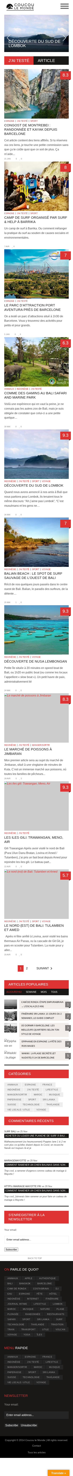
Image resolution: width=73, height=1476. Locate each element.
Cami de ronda (16, 1288)
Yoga (27, 1334)
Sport (34, 121)
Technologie (31, 1104)
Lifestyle (52, 1089)
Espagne (9, 121)
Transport (28, 1329)
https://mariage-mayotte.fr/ (22, 1186)
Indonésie (22, 389)
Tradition (57, 1324)
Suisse (11, 1104)
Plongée (13, 1314)
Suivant (42, 968)
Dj (57, 1288)
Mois (44, 992)
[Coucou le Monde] (20, 7)
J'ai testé (22, 121)
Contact (36, 1445)
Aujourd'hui (14, 992)
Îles (39, 1334)
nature (45, 1309)
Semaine (31, 992)
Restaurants (55, 1314)
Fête (40, 1294)
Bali (10, 1283)
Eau (9, 1294)
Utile (45, 1329)
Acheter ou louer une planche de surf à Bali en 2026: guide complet (37, 1135)
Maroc (38, 1094)
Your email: (10, 1229)
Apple (28, 1278)
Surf (59, 1319)
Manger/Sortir (41, 745)
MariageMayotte (15, 1160)
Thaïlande (53, 1104)
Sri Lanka (49, 1099)
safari (11, 1319)
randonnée (32, 1314)
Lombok (58, 1304)
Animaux (9, 389)
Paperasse (14, 1099)
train (11, 1329)
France (47, 1084)
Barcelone (44, 1283)
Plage (60, 1309)
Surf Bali (10, 1131)
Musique (54, 1094)
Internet (33, 1299)
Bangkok (25, 1283)
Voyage (46, 481)
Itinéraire (52, 1299)
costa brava (41, 1288)
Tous (54, 992)
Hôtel (53, 1294)
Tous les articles (37, 1452)
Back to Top (35, 1258)
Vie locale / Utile (18, 1110)
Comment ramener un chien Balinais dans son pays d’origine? (37, 1165)
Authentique (47, 1278)
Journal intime (17, 1304)
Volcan (60, 1329)
